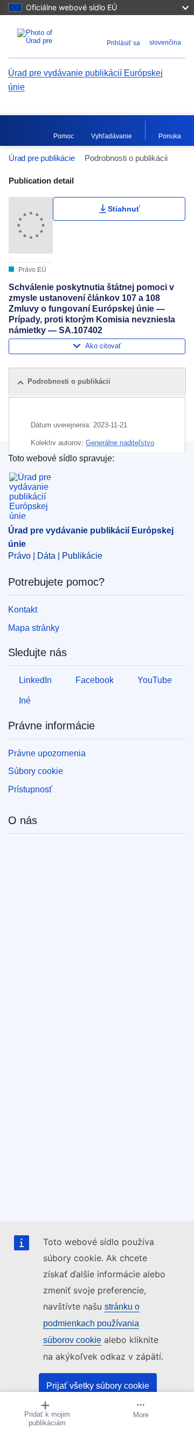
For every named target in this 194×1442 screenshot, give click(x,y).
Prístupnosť (30, 789)
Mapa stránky (33, 627)
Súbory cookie (35, 771)
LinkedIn (35, 680)
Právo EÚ (31, 269)
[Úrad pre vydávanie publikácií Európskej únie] (42, 37)
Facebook (94, 680)
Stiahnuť (124, 209)
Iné (25, 700)
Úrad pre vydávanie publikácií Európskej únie (85, 80)
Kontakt (22, 609)
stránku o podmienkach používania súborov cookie (91, 1323)
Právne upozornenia (47, 753)
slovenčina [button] (165, 42)
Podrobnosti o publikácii (68, 381)
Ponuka (169, 136)
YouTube (154, 680)
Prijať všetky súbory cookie (97, 1385)
